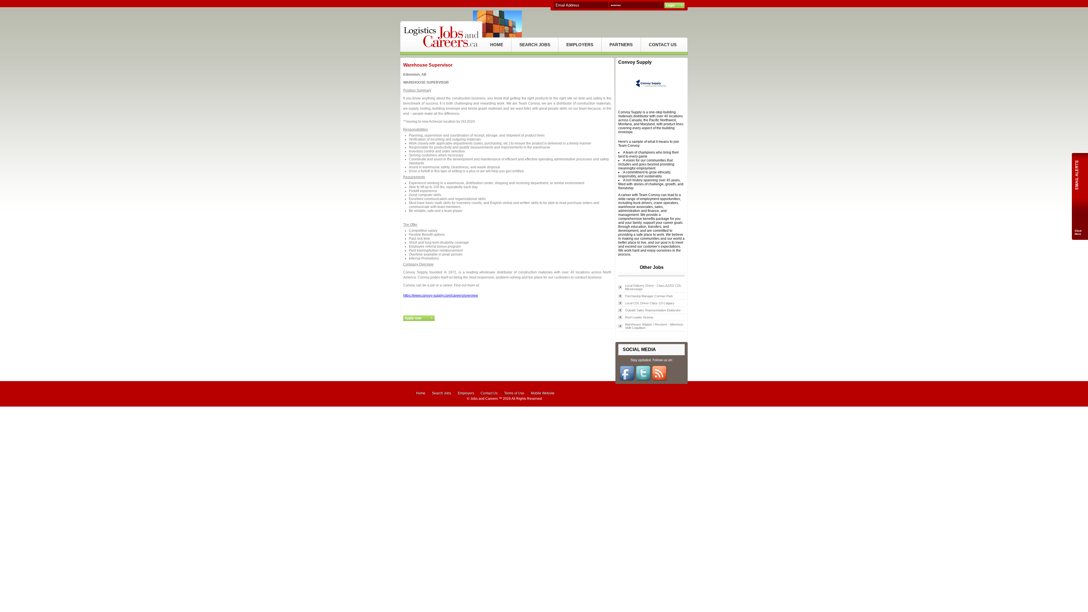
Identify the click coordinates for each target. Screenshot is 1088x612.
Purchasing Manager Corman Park (649, 296)
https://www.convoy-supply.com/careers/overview (440, 296)
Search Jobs (441, 393)
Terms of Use (514, 393)
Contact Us (489, 393)
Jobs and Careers (484, 399)
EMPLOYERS (579, 44)
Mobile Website (542, 393)
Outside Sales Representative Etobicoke (653, 310)
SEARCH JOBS (534, 44)
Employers (466, 393)
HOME (496, 44)
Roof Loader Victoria (639, 317)
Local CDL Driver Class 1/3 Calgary (649, 303)
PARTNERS (621, 44)
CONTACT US (663, 44)
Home (420, 393)
